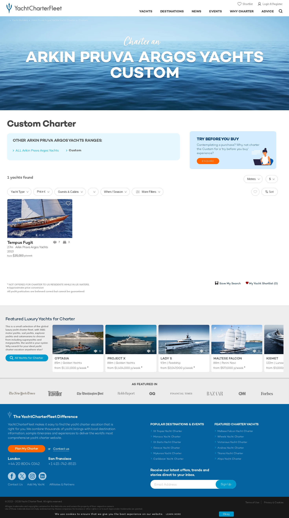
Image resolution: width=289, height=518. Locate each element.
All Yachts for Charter (29, 358)
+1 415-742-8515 (62, 463)
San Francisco (59, 458)
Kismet (272, 358)
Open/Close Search (281, 11)
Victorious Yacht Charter (232, 442)
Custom (75, 150)
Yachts (145, 11)
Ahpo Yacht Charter (229, 458)
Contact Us (15, 484)
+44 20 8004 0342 (24, 463)
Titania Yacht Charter (230, 453)
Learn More (173, 514)
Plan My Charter (26, 448)
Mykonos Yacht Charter (167, 453)
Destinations (172, 11)
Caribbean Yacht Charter (168, 458)
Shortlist (248, 4)
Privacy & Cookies (273, 502)
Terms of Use (252, 502)
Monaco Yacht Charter (167, 436)
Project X (116, 358)
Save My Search (230, 283)
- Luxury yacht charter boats (46, 8)
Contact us (61, 449)
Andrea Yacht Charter (230, 447)
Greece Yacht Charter (166, 447)
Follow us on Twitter (22, 476)
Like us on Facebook (12, 476)
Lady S (166, 358)
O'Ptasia (62, 358)
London (14, 458)
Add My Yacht (36, 484)
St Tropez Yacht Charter (167, 431)
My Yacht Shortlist (263, 283)
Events (215, 11)
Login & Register (273, 4)
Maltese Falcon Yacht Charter (235, 431)
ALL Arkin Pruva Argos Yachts (37, 150)
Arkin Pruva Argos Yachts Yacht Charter (53, 20)
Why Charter (242, 11)
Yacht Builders (20, 20)
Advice (267, 11)
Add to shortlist (68, 204)
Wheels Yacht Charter (230, 436)
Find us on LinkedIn (42, 476)
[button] (13, 218)
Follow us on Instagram (32, 476)
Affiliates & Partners (61, 484)
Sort (271, 191)
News (196, 11)
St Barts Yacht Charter (167, 442)
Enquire (208, 161)
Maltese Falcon (228, 358)
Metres (251, 179)
